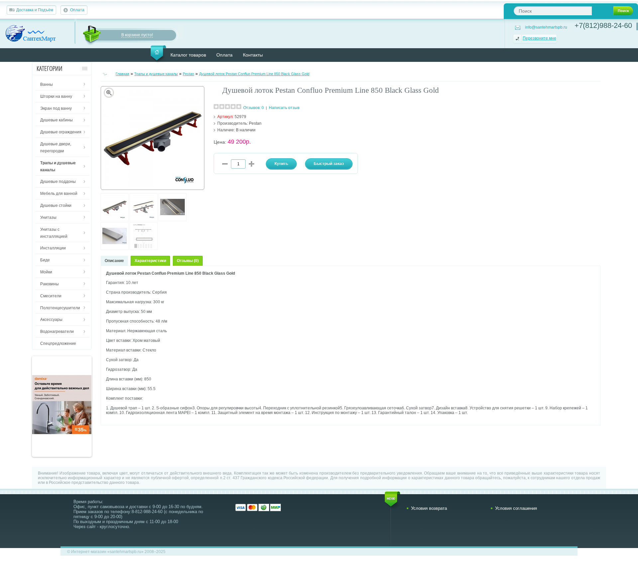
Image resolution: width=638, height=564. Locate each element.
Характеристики (150, 260)
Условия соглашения (516, 508)
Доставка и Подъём (34, 10)
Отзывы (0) (188, 260)
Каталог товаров (188, 55)
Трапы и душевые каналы (156, 74)
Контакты (253, 55)
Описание (114, 260)
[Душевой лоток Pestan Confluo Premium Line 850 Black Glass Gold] (115, 219)
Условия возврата (429, 508)
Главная (122, 74)
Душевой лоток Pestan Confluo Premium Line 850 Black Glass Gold (254, 74)
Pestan (188, 74)
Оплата (77, 10)
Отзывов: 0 (253, 107)
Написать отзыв (284, 107)
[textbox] (553, 10)
